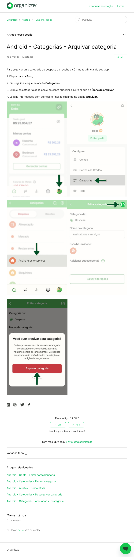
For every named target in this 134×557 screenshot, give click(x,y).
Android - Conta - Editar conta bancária (31, 475)
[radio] (58, 424)
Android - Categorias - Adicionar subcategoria (35, 501)
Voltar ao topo (15, 453)
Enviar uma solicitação (100, 6)
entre (21, 530)
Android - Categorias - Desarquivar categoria (34, 494)
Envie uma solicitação (79, 441)
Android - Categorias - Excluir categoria (31, 481)
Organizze (12, 19)
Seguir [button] (120, 57)
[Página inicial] (22, 8)
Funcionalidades (43, 19)
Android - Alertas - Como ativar (26, 488)
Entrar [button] (120, 6)
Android (26, 19)
